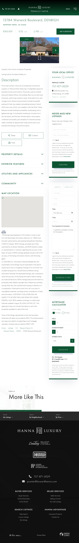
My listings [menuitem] (23, 520)
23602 (18, 331)
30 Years (57, 313)
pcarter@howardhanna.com (42, 481)
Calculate (63, 350)
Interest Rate (57, 337)
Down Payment (57, 328)
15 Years (67, 313)
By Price (58, 417)
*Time (54, 217)
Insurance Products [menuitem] (55, 514)
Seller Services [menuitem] (55, 496)
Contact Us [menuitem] (55, 517)
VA (16, 328)
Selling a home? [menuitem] (55, 499)
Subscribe (63, 165)
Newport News (9, 331)
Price (54, 319)
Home (4, 328)
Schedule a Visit (68, 187)
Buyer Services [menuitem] (23, 496)
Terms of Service (66, 286)
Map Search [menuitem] (24, 514)
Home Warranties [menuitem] (23, 499)
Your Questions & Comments (61, 226)
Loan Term (56, 310)
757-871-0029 (10, 9)
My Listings (7, 417)
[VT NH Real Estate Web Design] (64, 535)
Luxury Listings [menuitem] (24, 517)
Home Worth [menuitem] (23, 502)
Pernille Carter (39, 11)
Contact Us (55, 97)
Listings (10, 328)
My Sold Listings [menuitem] (55, 502)
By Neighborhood (35, 417)
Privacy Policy (66, 156)
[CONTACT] (65, 31)
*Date (54, 209)
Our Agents (63, 97)
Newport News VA (26, 328)
